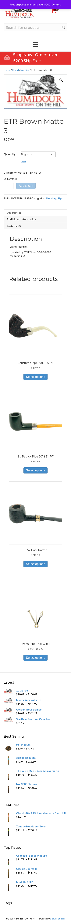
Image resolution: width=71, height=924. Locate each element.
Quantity (9, 154)
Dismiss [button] (56, 4)
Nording (24, 70)
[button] (61, 80)
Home (7, 70)
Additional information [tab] (21, 219)
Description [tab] (14, 212)
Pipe (60, 198)
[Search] (63, 27)
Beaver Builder (57, 918)
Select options (35, 376)
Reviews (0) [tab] (14, 226)
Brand (15, 70)
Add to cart (26, 185)
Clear (23, 161)
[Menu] (35, 44)
